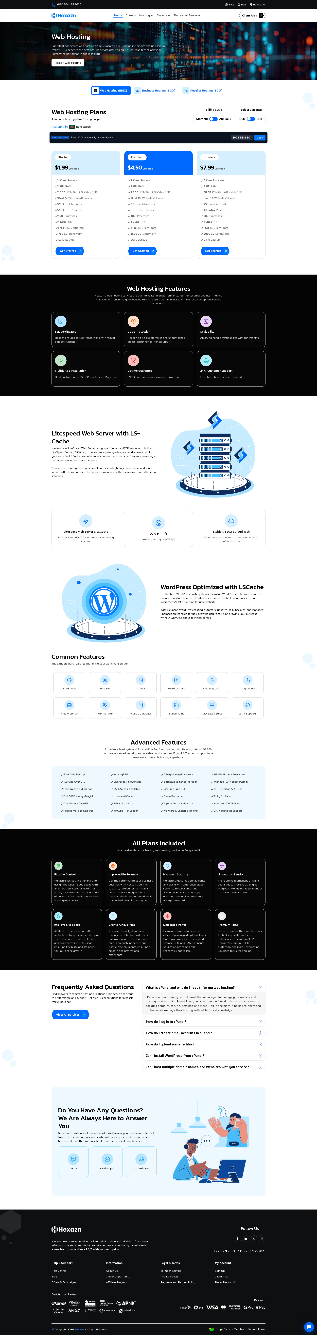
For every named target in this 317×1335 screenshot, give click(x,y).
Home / (59, 63)
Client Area (222, 1276)
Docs (243, 4)
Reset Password (225, 1282)
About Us (112, 1271)
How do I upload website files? (170, 1044)
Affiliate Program (116, 1282)
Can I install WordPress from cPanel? (175, 1055)
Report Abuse (256, 1329)
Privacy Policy (169, 1276)
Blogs (231, 4)
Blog (54, 1276)
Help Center (259, 4)
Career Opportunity (118, 1276)
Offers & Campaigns (64, 1282)
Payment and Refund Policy (177, 1282)
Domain (130, 15)
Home (118, 15)
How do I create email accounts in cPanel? (179, 1033)
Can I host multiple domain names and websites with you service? (197, 1067)
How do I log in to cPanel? (166, 1021)
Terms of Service (170, 1271)
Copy (260, 137)
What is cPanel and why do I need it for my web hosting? (190, 987)
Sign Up (220, 1271)
